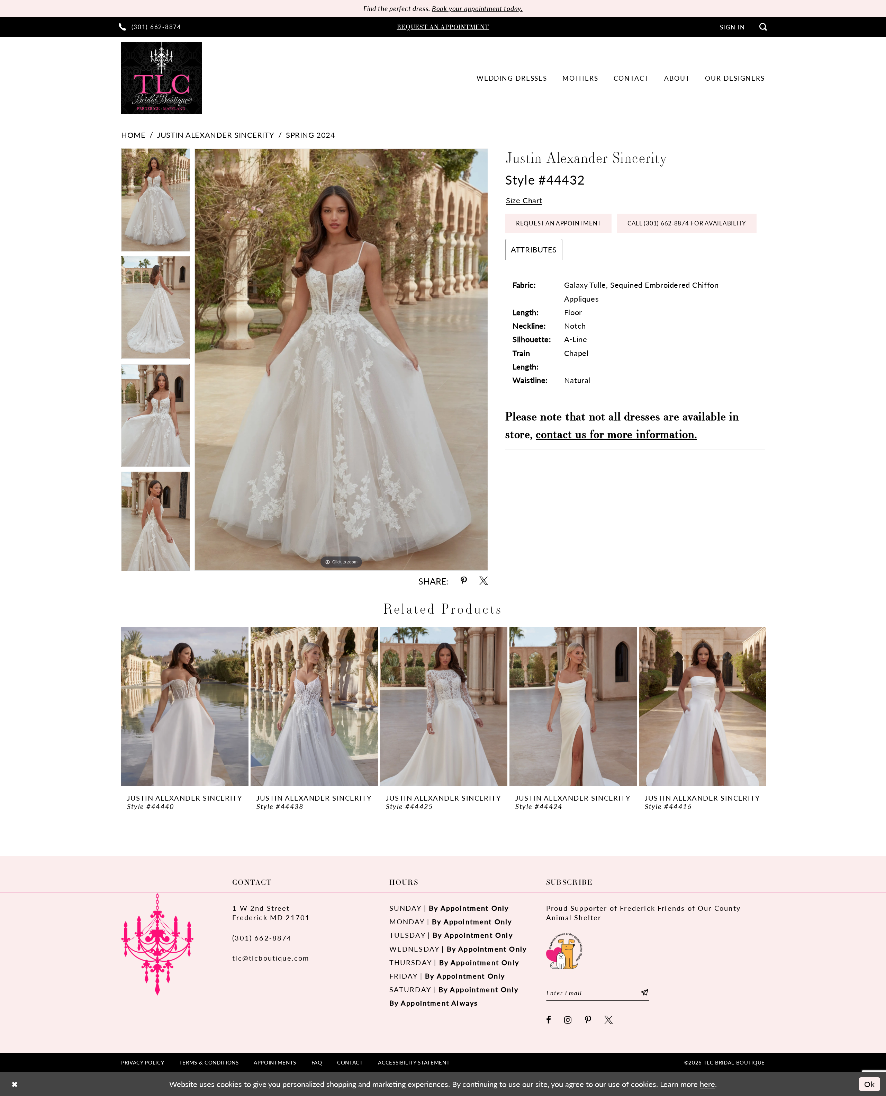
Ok (869, 1084)
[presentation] (184, 706)
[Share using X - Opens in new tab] (483, 581)
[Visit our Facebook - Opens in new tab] (549, 1020)
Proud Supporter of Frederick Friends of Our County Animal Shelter (643, 913)
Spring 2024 (310, 135)
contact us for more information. (616, 433)
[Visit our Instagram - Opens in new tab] (568, 1020)
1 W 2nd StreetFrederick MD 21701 (271, 913)
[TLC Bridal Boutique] (161, 78)
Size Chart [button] (524, 200)
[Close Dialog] (14, 1084)
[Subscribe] (644, 992)
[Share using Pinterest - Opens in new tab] (464, 581)
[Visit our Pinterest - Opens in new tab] (588, 1020)
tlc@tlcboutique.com (270, 958)
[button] (732, 27)
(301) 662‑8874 (262, 938)
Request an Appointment (558, 223)
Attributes (534, 249)
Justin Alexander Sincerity (215, 135)
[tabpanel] (155, 202)
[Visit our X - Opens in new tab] (609, 1020)
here (707, 1084)
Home (133, 135)
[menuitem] (149, 26)
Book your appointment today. (477, 8)
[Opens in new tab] (564, 950)
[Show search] (763, 26)
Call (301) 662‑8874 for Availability (686, 223)
